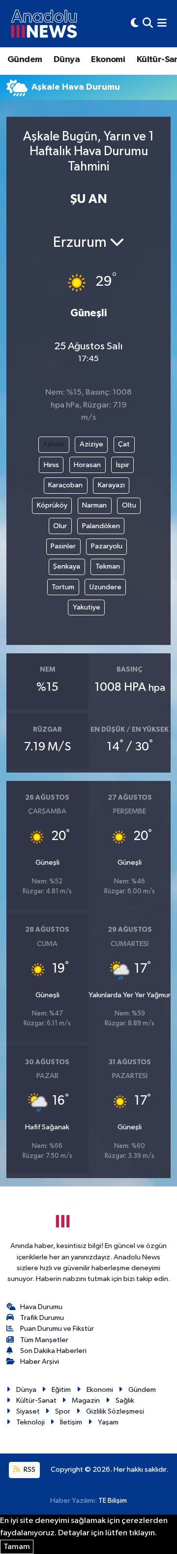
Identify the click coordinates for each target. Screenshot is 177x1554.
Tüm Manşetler (44, 1340)
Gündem (24, 59)
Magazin (86, 1400)
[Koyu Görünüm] (135, 23)
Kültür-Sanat (36, 1400)
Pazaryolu (106, 546)
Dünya (67, 59)
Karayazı (111, 485)
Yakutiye (86, 607)
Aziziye (91, 444)
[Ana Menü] (162, 23)
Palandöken (101, 526)
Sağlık (125, 1400)
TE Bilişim (112, 1500)
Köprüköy (52, 505)
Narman (94, 505)
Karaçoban (65, 485)
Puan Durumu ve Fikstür (57, 1328)
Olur (60, 526)
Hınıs (51, 465)
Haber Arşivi (39, 1361)
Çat (124, 444)
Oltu (129, 505)
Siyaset (28, 1411)
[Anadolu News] (44, 23)
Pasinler (63, 546)
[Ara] (148, 23)
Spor (62, 1411)
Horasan (87, 465)
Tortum (63, 587)
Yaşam (108, 1422)
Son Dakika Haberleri (53, 1350)
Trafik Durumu (42, 1317)
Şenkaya (66, 566)
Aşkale (53, 444)
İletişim (71, 1422)
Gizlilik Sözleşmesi (115, 1411)
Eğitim (61, 1389)
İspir (122, 465)
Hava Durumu (41, 1307)
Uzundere (105, 587)
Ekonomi (108, 59)
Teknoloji (30, 1422)
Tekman (107, 566)
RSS (28, 1469)
